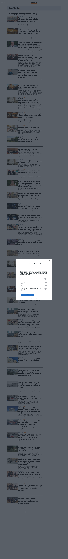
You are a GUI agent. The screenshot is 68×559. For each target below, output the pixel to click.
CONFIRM (27, 294)
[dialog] (34, 279)
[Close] (50, 261)
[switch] (45, 279)
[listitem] (34, 276)
